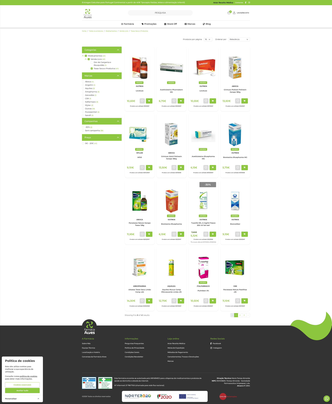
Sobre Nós (86, 343)
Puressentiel (92, 112)
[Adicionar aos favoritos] (142, 101)
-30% (88, 127)
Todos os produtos (96, 31)
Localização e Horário (91, 352)
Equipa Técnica (88, 348)
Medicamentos (111, 31)
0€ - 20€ (91, 143)
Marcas (191, 24)
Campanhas (91, 121)
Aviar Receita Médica (223, 2)
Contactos (239, 3)
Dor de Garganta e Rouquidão (102, 63)
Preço (88, 137)
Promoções (150, 24)
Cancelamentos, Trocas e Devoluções (183, 357)
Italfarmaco (91, 102)
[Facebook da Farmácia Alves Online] (245, 3)
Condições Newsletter (134, 357)
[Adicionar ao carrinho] (149, 101)
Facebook (217, 343)
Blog (208, 24)
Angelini (90, 85)
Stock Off (172, 24)
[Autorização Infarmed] (105, 383)
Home (84, 31)
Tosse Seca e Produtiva (139, 31)
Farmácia (129, 24)
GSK (88, 98)
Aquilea (90, 88)
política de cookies (28, 376)
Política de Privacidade (134, 348)
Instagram (217, 348)
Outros (90, 108)
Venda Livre (123, 31)
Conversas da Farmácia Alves (94, 357)
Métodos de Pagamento (178, 352)
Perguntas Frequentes (134, 343)
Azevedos (90, 95)
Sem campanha (94, 130)
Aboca (89, 81)
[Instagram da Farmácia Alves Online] (249, 3)
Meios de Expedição (176, 348)
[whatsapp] (327, 398)
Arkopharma (92, 92)
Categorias (90, 50)
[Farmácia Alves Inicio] (87, 12)
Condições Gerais (132, 352)
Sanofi (89, 115)
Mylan (89, 105)
